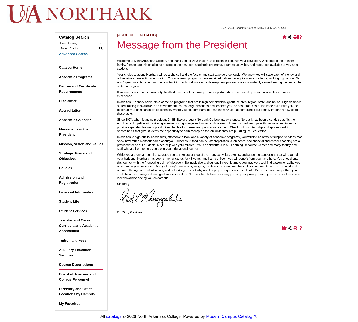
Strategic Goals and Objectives (75, 156)
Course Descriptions (76, 265)
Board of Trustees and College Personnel (77, 277)
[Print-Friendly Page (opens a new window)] (295, 37)
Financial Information (76, 192)
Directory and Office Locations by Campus (77, 291)
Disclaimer (68, 101)
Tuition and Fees (72, 240)
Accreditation (70, 111)
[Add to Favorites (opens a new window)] (284, 37)
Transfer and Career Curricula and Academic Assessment (78, 225)
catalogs (113, 316)
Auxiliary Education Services (75, 252)
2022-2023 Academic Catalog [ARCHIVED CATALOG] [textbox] (253, 27)
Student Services (73, 211)
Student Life (69, 201)
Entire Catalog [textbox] (68, 43)
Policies (65, 168)
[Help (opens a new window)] (300, 37)
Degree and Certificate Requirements (77, 89)
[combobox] (261, 27)
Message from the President (73, 132)
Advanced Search (73, 54)
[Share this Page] (290, 37)
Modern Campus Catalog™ (231, 316)
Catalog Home (70, 67)
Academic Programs (75, 77)
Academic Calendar (75, 120)
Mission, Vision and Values (81, 144)
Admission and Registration (71, 180)
